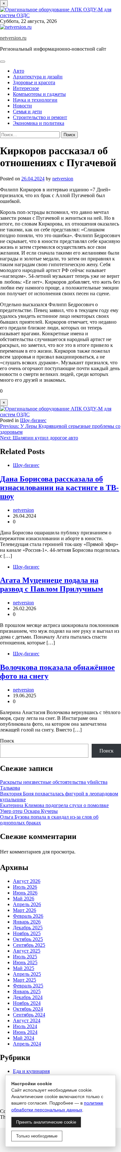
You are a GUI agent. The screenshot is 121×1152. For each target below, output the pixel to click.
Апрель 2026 (27, 904)
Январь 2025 (27, 991)
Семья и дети (27, 111)
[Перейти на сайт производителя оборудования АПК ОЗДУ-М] (60, 15)
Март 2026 (24, 910)
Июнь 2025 (25, 962)
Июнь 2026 (25, 892)
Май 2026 (23, 898)
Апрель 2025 (27, 974)
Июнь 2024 (25, 1032)
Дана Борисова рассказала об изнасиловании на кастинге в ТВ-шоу (59, 487)
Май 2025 (23, 968)
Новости (22, 105)
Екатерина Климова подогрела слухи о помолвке (54, 805)
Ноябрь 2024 (27, 1003)
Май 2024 (23, 1038)
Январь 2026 (27, 922)
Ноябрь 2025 (27, 933)
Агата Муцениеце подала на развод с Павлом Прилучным (51, 584)
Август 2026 (26, 881)
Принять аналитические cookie (46, 1122)
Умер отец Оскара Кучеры (29, 811)
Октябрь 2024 (28, 1009)
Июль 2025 (25, 956)
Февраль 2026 (28, 916)
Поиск (7, 740)
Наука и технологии (35, 100)
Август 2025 (26, 951)
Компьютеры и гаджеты (39, 94)
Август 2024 (26, 1020)
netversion (62, 178)
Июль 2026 (25, 887)
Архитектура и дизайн (38, 76)
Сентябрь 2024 (29, 1014)
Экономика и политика (38, 123)
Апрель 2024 (27, 1043)
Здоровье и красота (34, 82)
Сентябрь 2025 (29, 945)
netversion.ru (13, 38)
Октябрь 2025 (28, 939)
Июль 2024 (25, 1026)
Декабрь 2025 (28, 927)
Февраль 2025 (28, 985)
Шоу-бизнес (33, 420)
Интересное (26, 88)
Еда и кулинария (31, 1071)
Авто (18, 71)
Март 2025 (24, 980)
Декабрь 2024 (28, 997)
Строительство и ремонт (40, 117)
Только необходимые (36, 1136)
